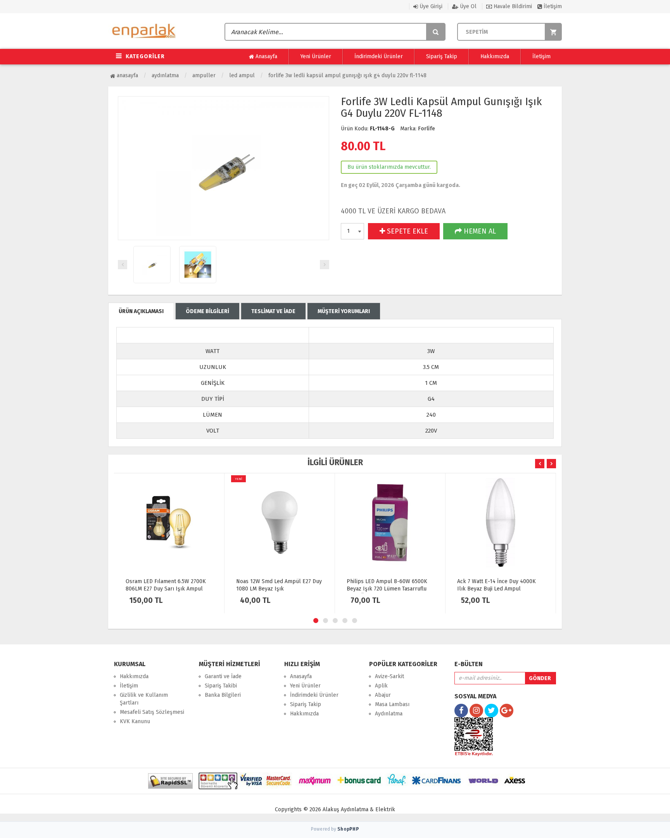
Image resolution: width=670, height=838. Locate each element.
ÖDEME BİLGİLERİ (207, 311)
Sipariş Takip (441, 56)
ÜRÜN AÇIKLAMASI (141, 311)
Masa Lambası (392, 704)
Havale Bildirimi (512, 6)
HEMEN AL (479, 231)
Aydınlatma (165, 75)
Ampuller (204, 75)
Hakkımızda (494, 56)
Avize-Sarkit (389, 676)
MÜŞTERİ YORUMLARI (344, 311)
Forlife (426, 128)
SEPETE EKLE (406, 231)
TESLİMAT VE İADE (273, 311)
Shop (348, 829)
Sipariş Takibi (221, 685)
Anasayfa (265, 56)
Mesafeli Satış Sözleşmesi (152, 712)
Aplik (381, 685)
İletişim (552, 6)
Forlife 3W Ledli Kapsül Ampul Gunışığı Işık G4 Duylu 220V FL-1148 (347, 75)
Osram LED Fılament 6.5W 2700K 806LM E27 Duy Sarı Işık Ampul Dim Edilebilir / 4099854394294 (166, 588)
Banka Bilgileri (223, 695)
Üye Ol (467, 6)
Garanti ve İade (223, 676)
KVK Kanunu (135, 721)
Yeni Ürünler (315, 56)
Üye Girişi (430, 6)
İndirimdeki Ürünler (378, 56)
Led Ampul (242, 75)
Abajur (383, 695)
